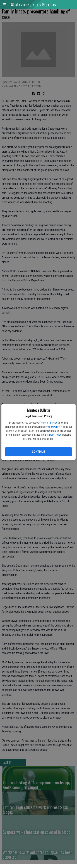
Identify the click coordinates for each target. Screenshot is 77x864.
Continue (38, 451)
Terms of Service (48, 422)
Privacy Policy (52, 426)
